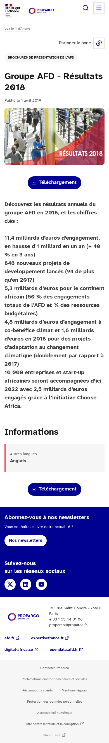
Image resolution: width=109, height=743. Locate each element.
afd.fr (9, 638)
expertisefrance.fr (47, 638)
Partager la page (99, 43)
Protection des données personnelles (54, 701)
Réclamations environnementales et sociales (54, 679)
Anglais (18, 461)
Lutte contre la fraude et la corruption (52, 724)
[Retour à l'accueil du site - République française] (41, 10)
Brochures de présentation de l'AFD (41, 57)
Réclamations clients (37, 690)
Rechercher (85, 7)
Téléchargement (58, 182)
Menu (99, 7)
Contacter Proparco (54, 668)
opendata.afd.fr (64, 650)
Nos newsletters (25, 540)
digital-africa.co (18, 650)
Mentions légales (74, 690)
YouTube (41, 584)
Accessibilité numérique (54, 713)
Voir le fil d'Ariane (17, 29)
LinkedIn (25, 584)
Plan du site (51, 735)
